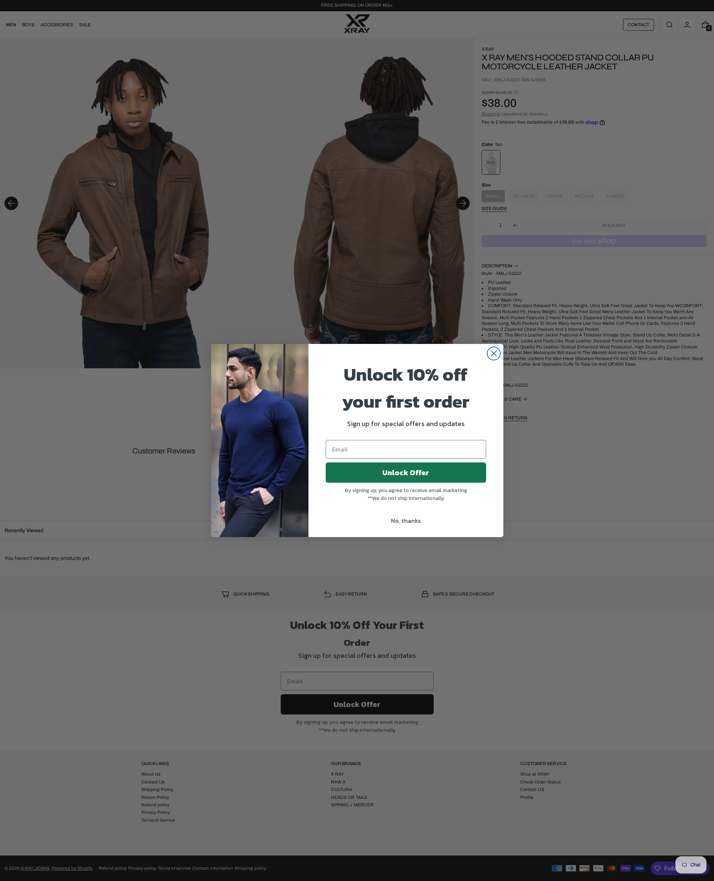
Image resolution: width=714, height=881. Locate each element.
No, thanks (406, 520)
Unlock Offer (405, 472)
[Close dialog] (493, 353)
